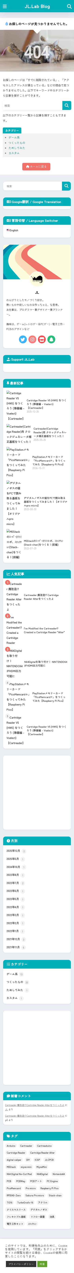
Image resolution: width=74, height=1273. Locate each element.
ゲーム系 (14, 137)
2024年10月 (15, 867)
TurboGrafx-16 (25, 1202)
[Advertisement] (37, 792)
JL (6, 1109)
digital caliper (14, 1159)
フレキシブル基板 (16, 1216)
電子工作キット (15, 1223)
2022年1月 (15, 931)
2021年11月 (15, 947)
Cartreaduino (44, 1145)
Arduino (11, 1145)
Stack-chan (55, 1195)
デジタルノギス (39, 1209)
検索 (66, 186)
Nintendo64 (59, 1174)
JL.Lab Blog (37, 6)
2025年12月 (15, 851)
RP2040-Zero (14, 1195)
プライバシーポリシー (21, 1264)
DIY (28, 1159)
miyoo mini (26, 1166)
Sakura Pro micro (34, 1195)
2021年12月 (15, 939)
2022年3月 (15, 915)
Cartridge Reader (16, 1152)
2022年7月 (15, 883)
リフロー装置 (38, 1216)
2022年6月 (15, 891)
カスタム (14, 153)
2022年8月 (15, 875)
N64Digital (42, 1174)
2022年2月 (15, 923)
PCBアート (36, 1181)
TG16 (9, 1202)
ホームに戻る (38, 166)
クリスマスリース (16, 1209)
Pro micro (31, 1188)
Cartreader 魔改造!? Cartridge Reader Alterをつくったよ (34, 1105)
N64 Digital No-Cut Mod (19, 1174)
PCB (9, 1181)
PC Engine (52, 1181)
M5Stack (11, 1166)
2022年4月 (15, 907)
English (14, 230)
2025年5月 (15, 859)
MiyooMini (42, 1166)
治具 (52, 1216)
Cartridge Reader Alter (42, 1152)
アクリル (43, 1202)
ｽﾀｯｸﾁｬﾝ (32, 1223)
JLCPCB (49, 1159)
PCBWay (20, 1181)
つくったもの (16, 143)
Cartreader (26, 1145)
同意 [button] (42, 1264)
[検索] (66, 105)
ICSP (37, 1159)
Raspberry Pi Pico (49, 1188)
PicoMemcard (14, 1188)
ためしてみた (16, 148)
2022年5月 (15, 899)
